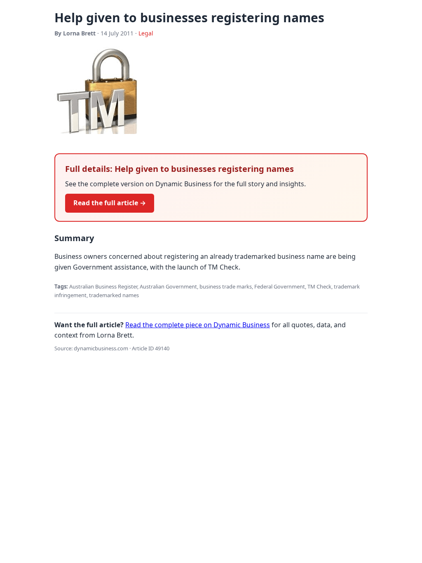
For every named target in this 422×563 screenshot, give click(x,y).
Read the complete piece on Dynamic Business (197, 324)
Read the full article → (109, 202)
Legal (145, 33)
